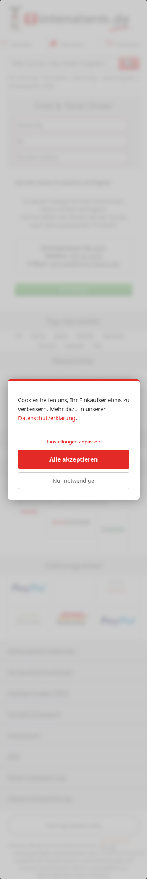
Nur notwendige (73, 480)
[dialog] (73, 439)
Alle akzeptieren (73, 459)
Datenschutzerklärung (46, 418)
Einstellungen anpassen (73, 441)
